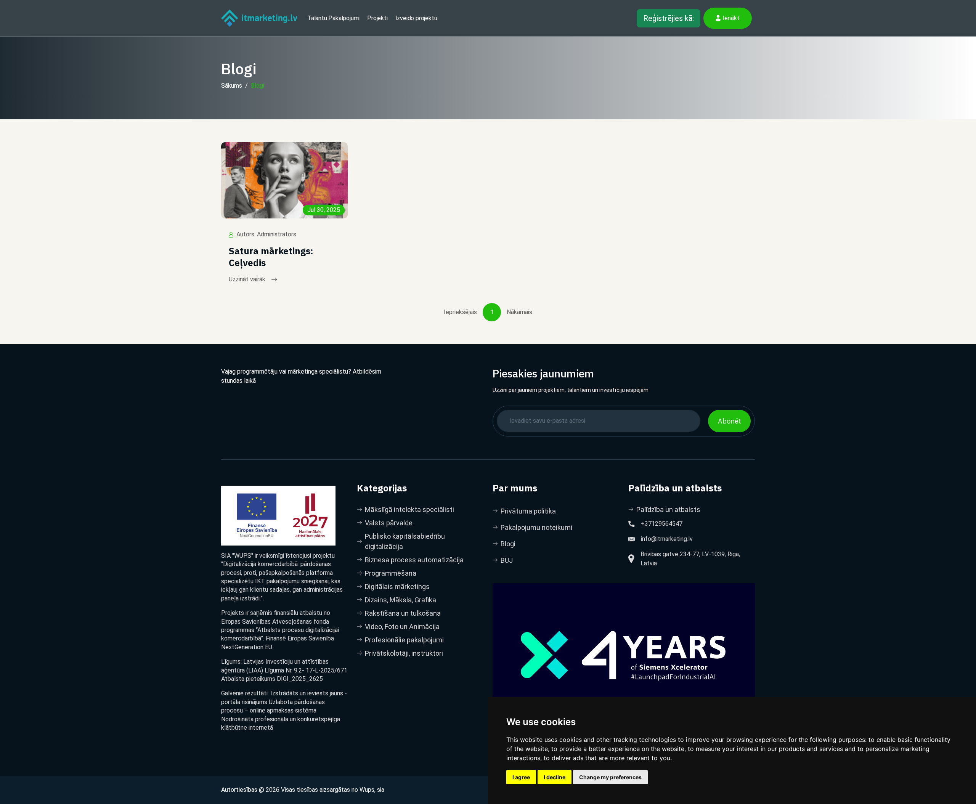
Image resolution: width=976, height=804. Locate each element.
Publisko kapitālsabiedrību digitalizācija (405, 541)
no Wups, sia (368, 789)
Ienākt (731, 18)
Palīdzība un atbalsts (668, 510)
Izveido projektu (416, 18)
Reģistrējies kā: (668, 18)
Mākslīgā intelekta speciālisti (409, 510)
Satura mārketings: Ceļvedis (271, 257)
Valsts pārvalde (389, 523)
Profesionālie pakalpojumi (404, 640)
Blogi (257, 85)
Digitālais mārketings (397, 587)
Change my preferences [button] (610, 777)
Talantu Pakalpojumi (333, 18)
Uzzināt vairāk (247, 279)
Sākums (231, 85)
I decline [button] (554, 777)
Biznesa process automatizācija (414, 560)
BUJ (507, 560)
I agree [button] (521, 777)
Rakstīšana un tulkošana (403, 613)
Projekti (377, 18)
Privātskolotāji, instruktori (404, 653)
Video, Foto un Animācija (402, 627)
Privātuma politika (528, 511)
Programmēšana (390, 573)
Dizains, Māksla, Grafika (400, 600)
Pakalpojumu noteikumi (536, 527)
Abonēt (729, 421)
